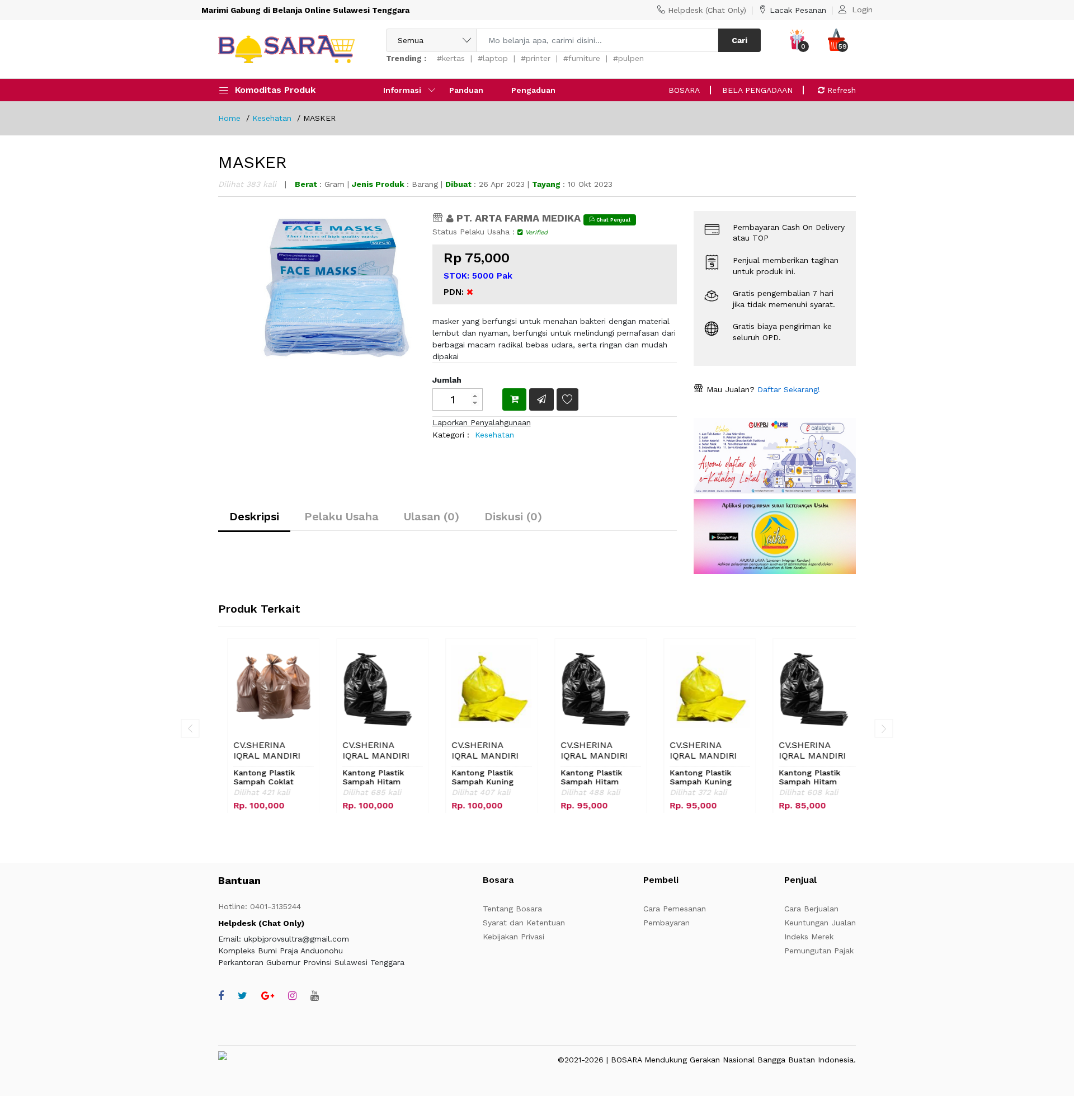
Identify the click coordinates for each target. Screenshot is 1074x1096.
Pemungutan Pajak (819, 950)
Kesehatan (271, 118)
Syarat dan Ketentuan (524, 922)
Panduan (466, 90)
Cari (739, 40)
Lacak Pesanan (798, 10)
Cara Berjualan (811, 908)
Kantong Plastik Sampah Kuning (473, 777)
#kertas (451, 58)
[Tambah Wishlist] (567, 399)
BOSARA (684, 90)
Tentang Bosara (512, 908)
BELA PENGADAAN (757, 90)
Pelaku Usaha (341, 516)
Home (229, 118)
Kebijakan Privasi (513, 936)
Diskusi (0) (513, 516)
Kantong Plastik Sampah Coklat (255, 777)
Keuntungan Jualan (820, 922)
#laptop (493, 58)
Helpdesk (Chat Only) (707, 10)
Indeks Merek (808, 936)
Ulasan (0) (431, 516)
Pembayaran (666, 922)
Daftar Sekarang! (787, 389)
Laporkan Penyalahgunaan (481, 422)
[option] (336, 323)
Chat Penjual (612, 220)
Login (862, 9)
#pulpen (628, 58)
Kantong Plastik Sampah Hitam (364, 777)
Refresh (840, 90)
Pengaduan (533, 90)
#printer (535, 58)
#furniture (581, 58)
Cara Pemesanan (674, 908)
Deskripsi (254, 516)
